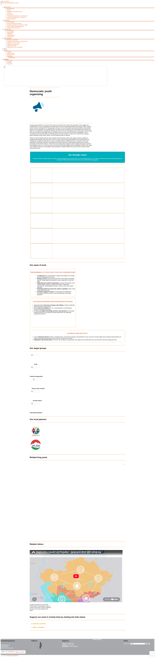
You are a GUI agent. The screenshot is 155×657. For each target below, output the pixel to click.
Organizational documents (14, 11)
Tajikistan (10, 34)
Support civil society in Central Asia (17, 41)
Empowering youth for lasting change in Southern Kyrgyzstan (58, 506)
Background (10, 8)
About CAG (7, 7)
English (6, 59)
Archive (12, 57)
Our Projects (10, 22)
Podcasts (9, 56)
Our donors (10, 14)
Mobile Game (11, 54)
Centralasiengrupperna (11, 655)
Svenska (9, 61)
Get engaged (7, 38)
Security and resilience (13, 27)
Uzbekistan (10, 36)
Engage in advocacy (13, 44)
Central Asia (7, 29)
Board (9, 10)
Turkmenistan (11, 35)
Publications (10, 53)
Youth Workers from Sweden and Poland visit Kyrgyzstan (56, 535)
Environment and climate (14, 23)
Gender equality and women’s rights (17, 25)
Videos (9, 51)
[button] (124, 464)
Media (5, 50)
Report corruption (20, 652)
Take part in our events (13, 42)
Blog (5, 48)
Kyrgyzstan (10, 32)
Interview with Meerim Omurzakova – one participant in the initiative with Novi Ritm (68, 466)
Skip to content (5, 1)
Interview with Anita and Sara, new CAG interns (51, 512)
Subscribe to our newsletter (15, 47)
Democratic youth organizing (15, 26)
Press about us (11, 19)
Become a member (12, 40)
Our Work (6, 20)
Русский (9, 64)
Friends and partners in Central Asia (17, 16)
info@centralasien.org (7, 648)
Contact (9, 13)
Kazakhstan (10, 31)
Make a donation (12, 45)
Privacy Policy (97, 639)
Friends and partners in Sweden (16, 17)
